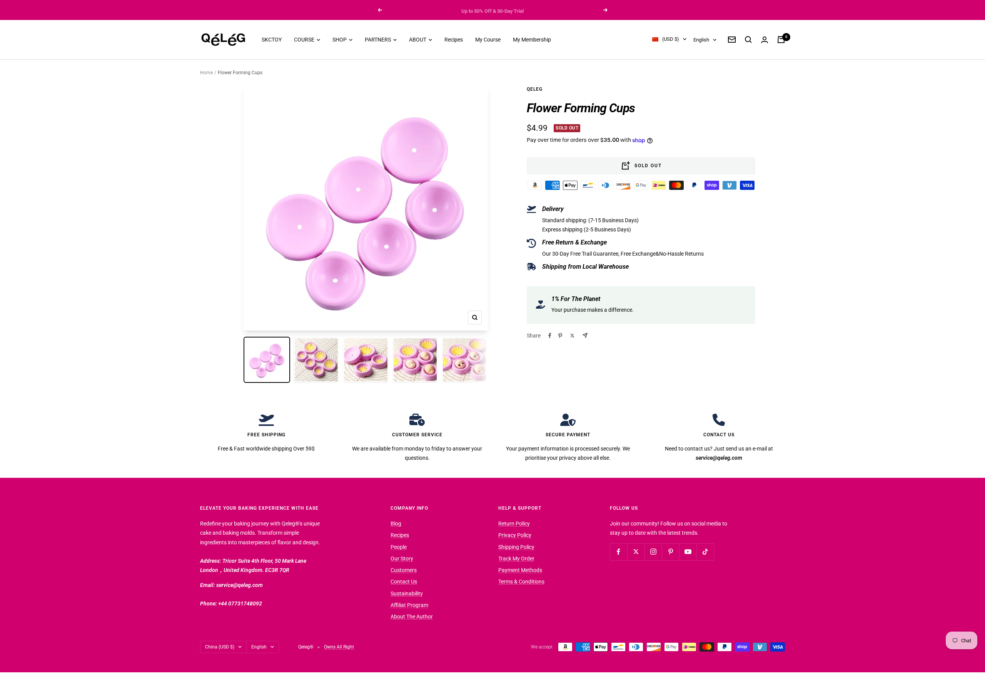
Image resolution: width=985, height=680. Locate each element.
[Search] (748, 39)
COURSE (305, 40)
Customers (404, 570)
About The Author (412, 616)
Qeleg (535, 89)
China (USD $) (219, 647)
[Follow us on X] (635, 551)
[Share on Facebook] (549, 335)
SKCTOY (272, 40)
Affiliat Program (409, 605)
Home (206, 72)
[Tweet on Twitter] (572, 335)
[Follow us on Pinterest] (670, 551)
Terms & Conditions (521, 582)
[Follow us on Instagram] (653, 551)
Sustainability (407, 593)
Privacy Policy (514, 535)
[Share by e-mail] (585, 335)
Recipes (453, 40)
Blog (396, 523)
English (701, 40)
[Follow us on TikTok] (705, 551)
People (399, 547)
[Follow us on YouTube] (687, 551)
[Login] (764, 40)
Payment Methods (520, 570)
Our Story (402, 558)
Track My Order (516, 558)
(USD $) (670, 39)
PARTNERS (378, 40)
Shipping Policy (516, 547)
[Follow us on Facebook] (618, 551)
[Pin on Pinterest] (560, 335)
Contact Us (404, 582)
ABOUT (418, 40)
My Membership (532, 40)
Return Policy (514, 523)
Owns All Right (339, 647)
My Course (488, 40)
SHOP (340, 40)
